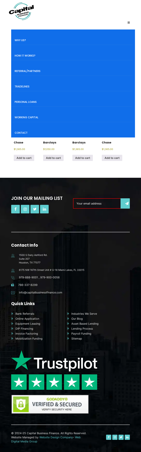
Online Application (27, 318)
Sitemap (76, 338)
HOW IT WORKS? (25, 55)
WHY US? (20, 40)
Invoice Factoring (26, 333)
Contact (21, 133)
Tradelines (22, 86)
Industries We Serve (84, 313)
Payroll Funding (81, 333)
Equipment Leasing (27, 323)
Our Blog (77, 318)
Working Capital (26, 117)
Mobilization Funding (28, 338)
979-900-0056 (50, 277)
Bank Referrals (24, 313)
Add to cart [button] (24, 158)
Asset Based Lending (85, 323)
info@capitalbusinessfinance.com (40, 292)
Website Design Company (56, 437)
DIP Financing (24, 328)
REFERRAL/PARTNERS (27, 71)
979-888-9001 (28, 277)
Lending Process (82, 328)
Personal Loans (26, 102)
